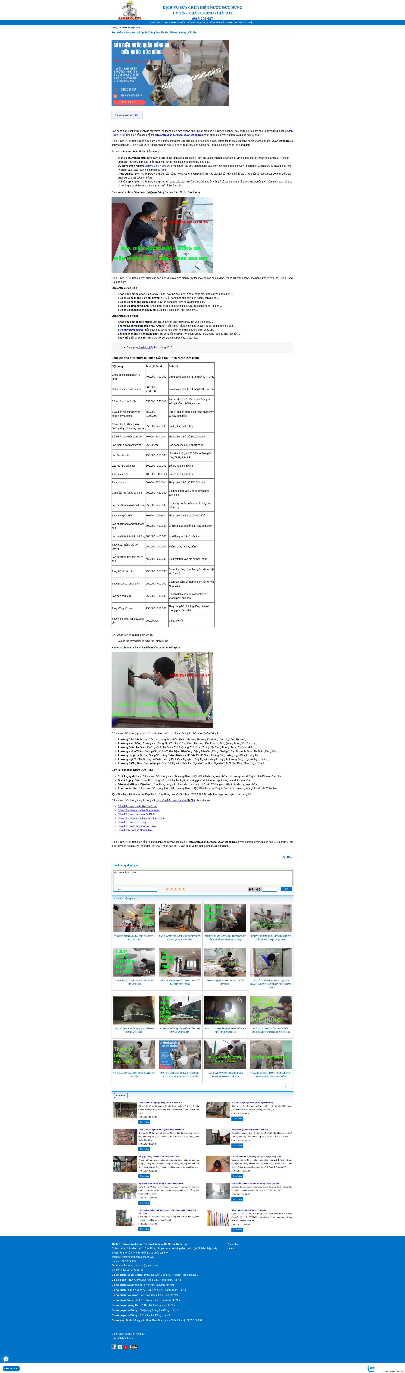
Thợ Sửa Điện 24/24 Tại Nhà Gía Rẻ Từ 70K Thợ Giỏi (134, 938)
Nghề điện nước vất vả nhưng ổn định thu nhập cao (160, 1183)
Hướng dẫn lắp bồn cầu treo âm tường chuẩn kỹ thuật (255, 1183)
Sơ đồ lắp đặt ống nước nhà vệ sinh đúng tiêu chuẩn (161, 1129)
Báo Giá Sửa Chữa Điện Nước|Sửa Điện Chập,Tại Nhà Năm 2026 (179, 938)
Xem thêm (144, 1122)
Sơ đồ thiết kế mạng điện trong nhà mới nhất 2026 (160, 1102)
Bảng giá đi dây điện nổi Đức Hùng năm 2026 (158, 1156)
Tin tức (230, 1248)
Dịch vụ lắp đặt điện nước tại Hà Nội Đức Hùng (252, 1102)
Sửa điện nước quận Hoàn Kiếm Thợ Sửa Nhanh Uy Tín (180, 1030)
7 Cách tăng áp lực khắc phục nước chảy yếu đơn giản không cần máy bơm (167, 1211)
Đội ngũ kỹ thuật (244, 22)
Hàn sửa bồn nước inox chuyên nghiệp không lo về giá (225, 1075)
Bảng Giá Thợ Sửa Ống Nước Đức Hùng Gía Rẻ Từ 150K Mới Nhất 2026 (271, 1030)
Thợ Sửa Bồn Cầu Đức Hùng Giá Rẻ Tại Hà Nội (134, 1075)
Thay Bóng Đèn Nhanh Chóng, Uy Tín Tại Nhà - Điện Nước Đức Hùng (270, 1075)
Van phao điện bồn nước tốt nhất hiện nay (249, 1129)
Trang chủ (232, 1244)
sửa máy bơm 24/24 (198, 22)
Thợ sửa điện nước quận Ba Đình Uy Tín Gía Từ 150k (134, 1030)
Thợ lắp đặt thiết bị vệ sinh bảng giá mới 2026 (134, 982)
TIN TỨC (121, 1095)
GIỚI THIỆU (157, 22)
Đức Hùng (288, 857)
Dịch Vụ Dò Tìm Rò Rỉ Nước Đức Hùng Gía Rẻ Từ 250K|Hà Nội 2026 (270, 938)
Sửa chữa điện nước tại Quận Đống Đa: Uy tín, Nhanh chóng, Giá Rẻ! (179, 1075)
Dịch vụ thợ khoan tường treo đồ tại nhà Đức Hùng (179, 982)
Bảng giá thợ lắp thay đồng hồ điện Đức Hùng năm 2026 (225, 1030)
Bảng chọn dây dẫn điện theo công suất (248, 1210)
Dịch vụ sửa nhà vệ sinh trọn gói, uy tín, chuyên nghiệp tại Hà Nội (225, 938)
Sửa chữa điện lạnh (221, 22)
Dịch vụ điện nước (175, 22)
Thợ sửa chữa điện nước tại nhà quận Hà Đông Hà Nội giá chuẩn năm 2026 (270, 984)
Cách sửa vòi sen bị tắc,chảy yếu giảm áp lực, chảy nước (256, 1156)
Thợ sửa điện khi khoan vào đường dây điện (225, 982)
